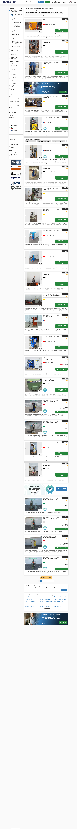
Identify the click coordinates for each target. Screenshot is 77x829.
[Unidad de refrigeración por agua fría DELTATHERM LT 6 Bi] (33, 385)
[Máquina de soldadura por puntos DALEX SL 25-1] (33, 342)
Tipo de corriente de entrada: (15, 107)
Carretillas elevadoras (16, 57)
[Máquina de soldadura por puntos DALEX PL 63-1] (33, 173)
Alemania (15, 125)
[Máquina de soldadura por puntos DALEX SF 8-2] (33, 68)
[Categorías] (18, 2)
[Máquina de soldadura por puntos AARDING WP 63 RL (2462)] (33, 563)
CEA (12, 80)
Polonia (14, 131)
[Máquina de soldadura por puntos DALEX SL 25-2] (33, 257)
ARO (12, 72)
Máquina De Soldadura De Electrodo (48, 604)
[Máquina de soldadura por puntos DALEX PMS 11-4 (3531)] (33, 406)
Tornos (14, 38)
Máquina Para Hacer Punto (60, 599)
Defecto (12, 141)
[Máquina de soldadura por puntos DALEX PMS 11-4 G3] (33, 236)
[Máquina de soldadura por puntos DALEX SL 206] (33, 469)
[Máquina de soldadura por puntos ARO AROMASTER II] (33, 123)
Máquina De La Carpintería (46, 596)
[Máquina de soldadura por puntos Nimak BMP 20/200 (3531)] (33, 427)
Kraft (12, 88)
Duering (13, 85)
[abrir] (46, 38)
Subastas (13, 147)
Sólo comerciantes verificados (14, 156)
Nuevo (12, 137)
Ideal (12, 86)
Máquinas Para (57, 606)
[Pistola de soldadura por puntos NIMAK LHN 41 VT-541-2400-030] (33, 300)
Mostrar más (47, 608)
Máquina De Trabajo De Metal (61, 596)
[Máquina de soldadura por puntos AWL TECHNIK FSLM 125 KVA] (33, 523)
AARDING (13, 77)
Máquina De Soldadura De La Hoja (47, 606)
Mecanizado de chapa (16, 36)
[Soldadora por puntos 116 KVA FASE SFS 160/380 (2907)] (33, 542)
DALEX (13, 68)
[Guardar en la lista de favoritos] (67, 21)
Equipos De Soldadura (30, 601)
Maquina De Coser (29, 604)
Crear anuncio (63, 91)
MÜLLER (13, 89)
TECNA (12, 71)
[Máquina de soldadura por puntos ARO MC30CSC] (33, 151)
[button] (75, 2)
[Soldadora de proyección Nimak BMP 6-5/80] (33, 363)
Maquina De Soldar (29, 606)
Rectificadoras (16, 46)
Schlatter (13, 75)
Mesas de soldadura (18, 20)
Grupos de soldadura (18, 32)
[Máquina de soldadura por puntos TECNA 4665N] (33, 448)
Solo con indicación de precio (16, 101)
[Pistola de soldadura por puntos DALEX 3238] (33, 102)
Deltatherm (13, 83)
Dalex (54, 141)
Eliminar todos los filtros (49, 15)
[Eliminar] (51, 12)
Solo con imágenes (15, 152)
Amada (13, 78)
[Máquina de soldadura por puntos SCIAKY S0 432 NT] (33, 321)
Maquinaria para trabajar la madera (16, 52)
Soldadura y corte (17, 14)
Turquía (14, 128)
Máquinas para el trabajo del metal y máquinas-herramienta (16, 11)
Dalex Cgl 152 (61, 141)
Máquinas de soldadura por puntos (18, 17)
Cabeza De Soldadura (30, 596)
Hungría (14, 127)
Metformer (13, 74)
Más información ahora (62, 489)
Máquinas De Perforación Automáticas (63, 604)
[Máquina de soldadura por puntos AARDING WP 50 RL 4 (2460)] (33, 504)
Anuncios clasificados (16, 146)
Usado (12, 139)
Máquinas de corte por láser (17, 23)
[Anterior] (25, 26)
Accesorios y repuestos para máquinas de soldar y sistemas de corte (18, 28)
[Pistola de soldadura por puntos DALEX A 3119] (33, 47)
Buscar (41, 2)
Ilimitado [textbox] (12, 123)
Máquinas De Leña (58, 601)
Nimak (13, 69)
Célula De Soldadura (29, 599)
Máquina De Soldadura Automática (47, 601)
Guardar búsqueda (46, 577)
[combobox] (15, 123)
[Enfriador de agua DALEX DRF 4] (33, 25)
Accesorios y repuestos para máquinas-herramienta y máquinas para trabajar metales (17, 42)
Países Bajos (15, 130)
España (12, 118)
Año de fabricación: (13, 103)
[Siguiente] (41, 26)
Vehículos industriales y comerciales (15, 50)
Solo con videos (14, 154)
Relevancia (62, 9)
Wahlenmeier (14, 82)
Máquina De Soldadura (45, 599)
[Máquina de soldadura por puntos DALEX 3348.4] (33, 279)
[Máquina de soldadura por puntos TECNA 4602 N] (33, 215)
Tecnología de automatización (15, 55)
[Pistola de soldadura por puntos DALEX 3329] (33, 194)
